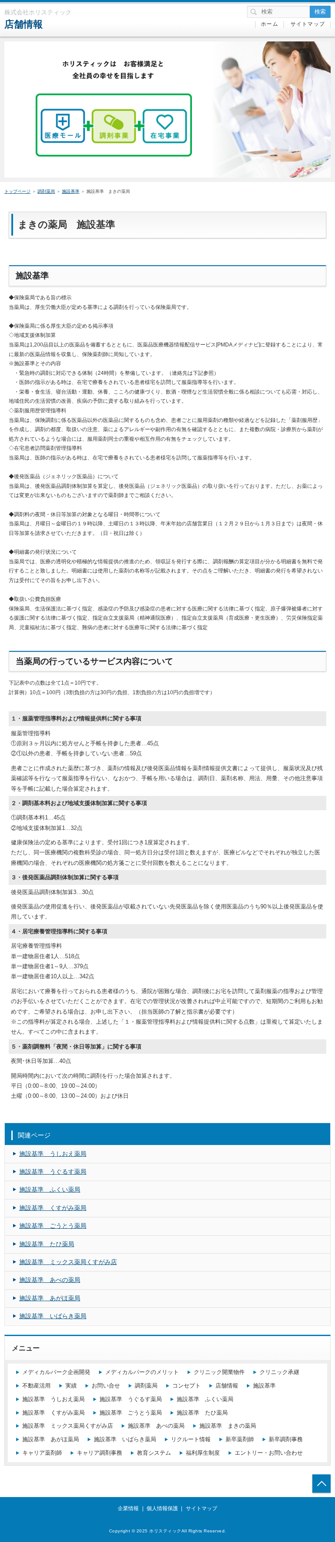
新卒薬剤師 (240, 1439)
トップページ (17, 191)
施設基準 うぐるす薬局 (52, 1171)
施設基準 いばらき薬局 (52, 1315)
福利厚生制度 (203, 1452)
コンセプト (186, 1385)
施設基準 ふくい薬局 (49, 1189)
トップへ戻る (321, 1483)
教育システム (154, 1452)
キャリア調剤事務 (99, 1452)
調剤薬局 (46, 191)
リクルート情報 (191, 1439)
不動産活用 (36, 1385)
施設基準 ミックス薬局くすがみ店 (68, 1261)
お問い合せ (106, 1385)
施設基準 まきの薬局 (227, 1425)
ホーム (269, 24)
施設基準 (70, 191)
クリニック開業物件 (219, 1372)
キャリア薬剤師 (42, 1452)
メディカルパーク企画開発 (56, 1372)
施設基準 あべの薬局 (49, 1279)
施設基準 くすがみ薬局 (52, 1207)
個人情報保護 (162, 1508)
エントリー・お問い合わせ (269, 1452)
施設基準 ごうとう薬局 (52, 1225)
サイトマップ (308, 24)
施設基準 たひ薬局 (46, 1243)
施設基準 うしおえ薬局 (52, 1153)
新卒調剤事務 (286, 1439)
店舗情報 (23, 24)
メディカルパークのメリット (142, 1372)
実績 (71, 1385)
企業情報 (128, 1508)
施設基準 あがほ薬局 (49, 1298)
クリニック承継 (279, 1372)
